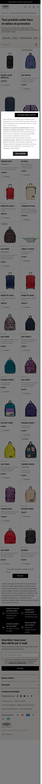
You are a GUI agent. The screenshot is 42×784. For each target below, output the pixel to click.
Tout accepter (20, 153)
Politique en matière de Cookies (13, 130)
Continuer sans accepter (26, 115)
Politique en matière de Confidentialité (15, 128)
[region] (20, 135)
